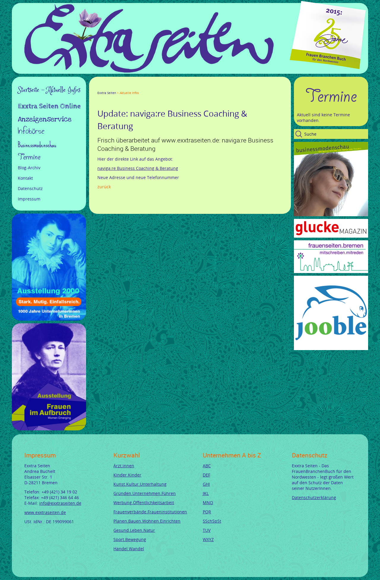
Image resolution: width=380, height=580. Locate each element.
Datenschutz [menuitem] (30, 188)
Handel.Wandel (128, 548)
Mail (135, 87)
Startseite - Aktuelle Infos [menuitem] (49, 90)
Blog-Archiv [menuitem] (29, 167)
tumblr (142, 87)
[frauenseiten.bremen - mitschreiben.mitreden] (331, 271)
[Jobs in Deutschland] (331, 348)
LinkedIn (121, 87)
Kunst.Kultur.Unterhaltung (140, 484)
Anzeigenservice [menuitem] (45, 119)
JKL (206, 493)
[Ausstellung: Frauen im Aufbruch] (49, 429)
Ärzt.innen (123, 465)
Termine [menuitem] (29, 157)
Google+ (114, 87)
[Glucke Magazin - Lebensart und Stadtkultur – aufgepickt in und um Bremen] (331, 236)
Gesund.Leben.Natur (134, 530)
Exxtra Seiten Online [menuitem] (49, 107)
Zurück (104, 186)
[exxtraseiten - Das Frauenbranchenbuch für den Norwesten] (149, 71)
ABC (207, 465)
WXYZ (208, 539)
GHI (206, 484)
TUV (206, 530)
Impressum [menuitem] (29, 199)
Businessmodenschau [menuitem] (37, 145)
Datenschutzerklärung (314, 497)
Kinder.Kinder (127, 475)
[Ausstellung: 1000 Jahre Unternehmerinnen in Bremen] (49, 319)
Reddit (149, 87)
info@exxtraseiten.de (60, 503)
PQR (207, 512)
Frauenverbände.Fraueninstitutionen (150, 512)
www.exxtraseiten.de (45, 512)
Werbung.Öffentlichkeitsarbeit (143, 502)
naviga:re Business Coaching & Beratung (137, 168)
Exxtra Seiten (106, 93)
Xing (128, 87)
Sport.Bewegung (129, 539)
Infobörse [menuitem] (31, 132)
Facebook (99, 87)
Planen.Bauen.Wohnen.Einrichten (146, 521)
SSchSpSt (212, 521)
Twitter (106, 87)
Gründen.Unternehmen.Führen (144, 493)
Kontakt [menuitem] (25, 178)
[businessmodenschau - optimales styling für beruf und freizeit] (331, 214)
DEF (206, 475)
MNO (208, 502)
